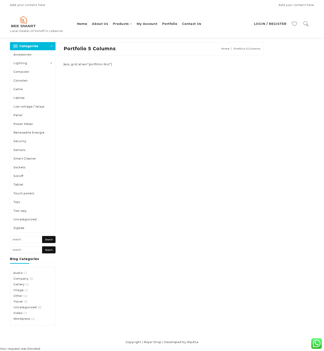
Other (18, 295)
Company (21, 278)
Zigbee (18, 228)
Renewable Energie (29, 132)
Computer (21, 71)
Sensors (19, 150)
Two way (20, 210)
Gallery (19, 284)
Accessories (22, 54)
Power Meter (23, 124)
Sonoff (18, 176)
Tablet (18, 184)
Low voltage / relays (29, 106)
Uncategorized (25, 219)
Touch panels (23, 193)
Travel (18, 301)
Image (18, 290)
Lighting (20, 63)
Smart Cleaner (24, 158)
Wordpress (21, 318)
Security (19, 141)
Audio (18, 273)
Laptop (19, 97)
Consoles (20, 80)
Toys (16, 202)
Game (18, 89)
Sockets (19, 167)
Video (18, 313)
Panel (18, 115)
